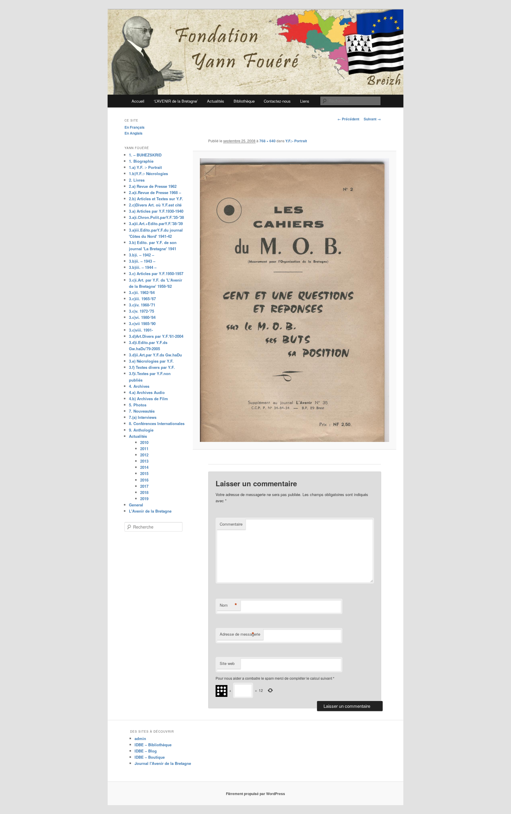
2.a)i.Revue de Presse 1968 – (155, 192)
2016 (144, 480)
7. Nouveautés (142, 411)
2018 (144, 492)
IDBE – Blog (146, 751)
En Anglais (133, 133)
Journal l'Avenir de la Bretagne (163, 763)
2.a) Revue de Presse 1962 (153, 186)
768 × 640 (267, 140)
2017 (144, 486)
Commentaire (231, 524)
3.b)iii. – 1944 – (142, 267)
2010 (144, 442)
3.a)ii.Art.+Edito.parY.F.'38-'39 (156, 223)
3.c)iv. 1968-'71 (142, 305)
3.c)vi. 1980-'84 (142, 317)
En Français (134, 127)
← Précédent (348, 119)
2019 (144, 498)
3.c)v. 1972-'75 (141, 311)
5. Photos (137, 405)
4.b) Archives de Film (148, 398)
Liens (304, 101)
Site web (227, 663)
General (136, 505)
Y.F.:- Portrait (296, 140)
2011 (144, 448)
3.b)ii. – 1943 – (142, 261)
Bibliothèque (244, 101)
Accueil (138, 101)
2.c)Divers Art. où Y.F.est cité (155, 205)
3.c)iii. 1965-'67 (142, 298)
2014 (144, 467)
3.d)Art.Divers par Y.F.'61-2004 (156, 336)
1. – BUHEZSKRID (145, 155)
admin (140, 738)
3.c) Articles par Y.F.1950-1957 (156, 273)
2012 (144, 455)
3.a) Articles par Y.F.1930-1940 (156, 211)
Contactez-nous (277, 101)
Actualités (215, 101)
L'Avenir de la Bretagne (150, 511)
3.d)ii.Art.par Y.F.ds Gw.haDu (155, 355)
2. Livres (137, 180)
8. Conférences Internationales (157, 423)
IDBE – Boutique (150, 757)
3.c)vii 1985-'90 (142, 323)
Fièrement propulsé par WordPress (255, 793)
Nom (228, 605)
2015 (144, 473)
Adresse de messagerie (240, 634)
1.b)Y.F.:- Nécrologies (148, 173)
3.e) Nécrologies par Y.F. (151, 361)
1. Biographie (141, 161)
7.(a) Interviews (142, 417)
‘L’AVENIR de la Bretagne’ (176, 101)
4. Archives (139, 386)
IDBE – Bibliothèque (153, 744)
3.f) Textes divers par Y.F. (152, 367)
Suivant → (372, 119)
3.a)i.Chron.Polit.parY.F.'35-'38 (156, 217)
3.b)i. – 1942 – (141, 255)
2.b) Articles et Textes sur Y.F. (156, 198)
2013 (144, 461)
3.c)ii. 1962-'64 (142, 292)
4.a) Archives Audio (147, 392)
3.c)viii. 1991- (141, 330)
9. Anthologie (141, 430)
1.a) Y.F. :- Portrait (145, 167)
